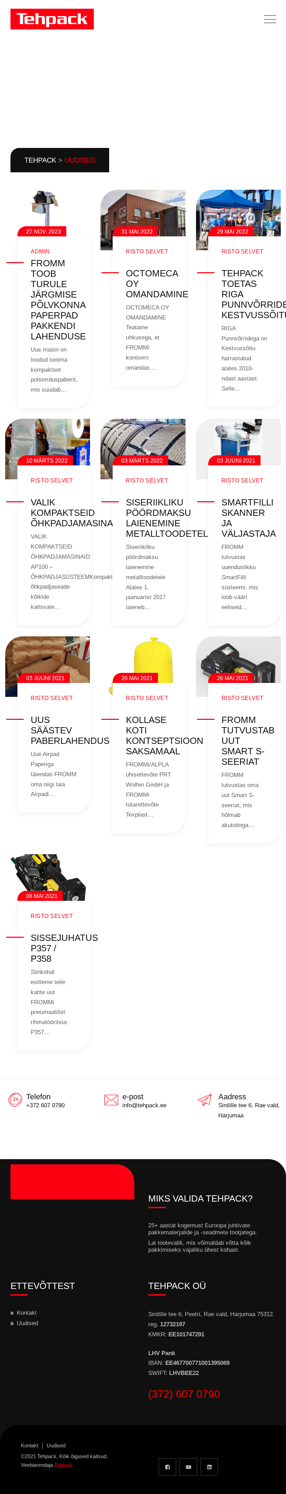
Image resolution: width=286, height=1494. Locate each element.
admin (40, 251)
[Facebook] (167, 1467)
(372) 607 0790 (184, 1394)
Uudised (27, 1323)
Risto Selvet (147, 251)
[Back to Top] (271, 1483)
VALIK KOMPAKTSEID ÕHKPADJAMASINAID (76, 512)
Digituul (62, 1465)
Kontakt (27, 1313)
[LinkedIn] (209, 1467)
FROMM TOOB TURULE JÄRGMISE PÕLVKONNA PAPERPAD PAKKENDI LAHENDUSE (58, 299)
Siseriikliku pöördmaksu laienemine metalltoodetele (170, 518)
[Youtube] (188, 1467)
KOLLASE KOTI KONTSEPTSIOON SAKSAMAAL (164, 735)
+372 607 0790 (45, 1105)
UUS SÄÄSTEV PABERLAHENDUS (70, 730)
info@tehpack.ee (144, 1105)
